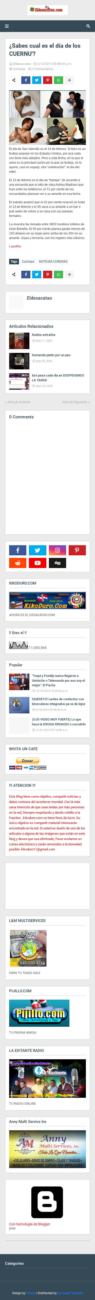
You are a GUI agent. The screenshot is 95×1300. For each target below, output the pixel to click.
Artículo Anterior (19, 402)
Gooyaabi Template (70, 1293)
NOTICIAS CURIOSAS (53, 261)
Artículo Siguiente (74, 402)
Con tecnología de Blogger (29, 1224)
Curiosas (19, 69)
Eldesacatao (22, 64)
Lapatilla (15, 246)
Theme (30, 1293)
